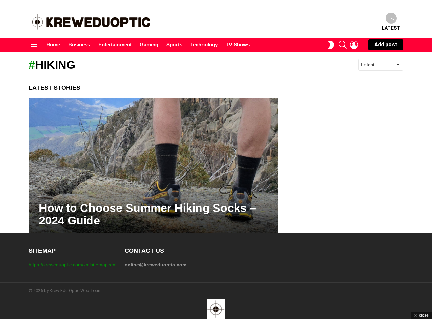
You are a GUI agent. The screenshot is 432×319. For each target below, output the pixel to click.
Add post (385, 44)
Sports (174, 44)
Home (53, 44)
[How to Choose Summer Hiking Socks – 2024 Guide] (153, 165)
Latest (391, 28)
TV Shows (238, 44)
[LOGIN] (354, 45)
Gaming (149, 44)
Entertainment (115, 44)
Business (79, 44)
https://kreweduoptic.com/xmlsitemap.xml (72, 264)
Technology (204, 44)
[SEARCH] (343, 45)
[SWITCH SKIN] (331, 45)
